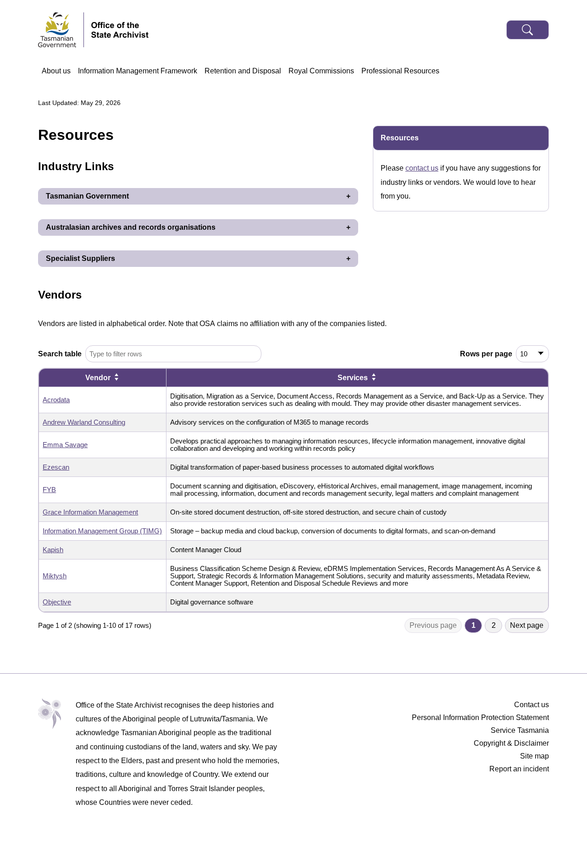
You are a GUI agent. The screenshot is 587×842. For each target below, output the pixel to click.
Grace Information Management (90, 512)
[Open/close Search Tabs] (527, 29)
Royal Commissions (321, 71)
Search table (60, 354)
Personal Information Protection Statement (480, 717)
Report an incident (519, 769)
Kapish (53, 550)
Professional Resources (400, 71)
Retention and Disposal (243, 71)
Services (353, 378)
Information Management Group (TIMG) (102, 531)
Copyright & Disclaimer (511, 743)
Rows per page (486, 354)
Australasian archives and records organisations (131, 227)
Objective (57, 602)
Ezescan (56, 467)
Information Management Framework (137, 71)
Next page (526, 625)
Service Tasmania (520, 730)
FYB (49, 489)
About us (56, 71)
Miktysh (54, 576)
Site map (534, 756)
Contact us (531, 705)
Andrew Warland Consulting (84, 422)
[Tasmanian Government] (61, 29)
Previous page (433, 625)
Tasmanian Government (87, 196)
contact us (421, 168)
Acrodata (56, 400)
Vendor (98, 378)
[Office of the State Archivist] (120, 30)
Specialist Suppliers (80, 258)
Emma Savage (65, 445)
